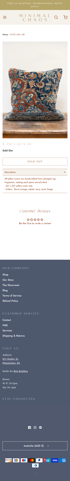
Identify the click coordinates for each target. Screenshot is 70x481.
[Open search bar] (56, 17)
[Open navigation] (4, 17)
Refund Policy (10, 301)
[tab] (35, 172)
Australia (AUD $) (34, 446)
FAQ (5, 325)
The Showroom (11, 285)
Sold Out (35, 161)
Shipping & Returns (14, 336)
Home (5, 34)
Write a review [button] (35, 232)
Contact (7, 320)
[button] (35, 89)
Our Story (8, 280)
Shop (5, 274)
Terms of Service (12, 295)
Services (7, 330)
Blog (5, 290)
